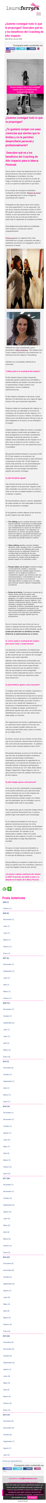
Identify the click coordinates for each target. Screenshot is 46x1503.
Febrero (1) (7, 908)
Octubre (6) (7, 1435)
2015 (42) (6, 1336)
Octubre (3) (7, 1277)
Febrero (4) (7, 1325)
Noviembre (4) (8, 1349)
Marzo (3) (6, 1239)
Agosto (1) (7, 1133)
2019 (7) (6, 1062)
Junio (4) (6, 1219)
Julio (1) (6, 926)
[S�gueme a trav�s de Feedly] (4, 889)
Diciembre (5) (8, 1342)
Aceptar (33, 1497)
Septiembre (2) (8, 1023)
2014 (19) (6, 1415)
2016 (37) (6, 1257)
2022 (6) (6, 913)
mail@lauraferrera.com (28, 1478)
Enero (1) (6, 953)
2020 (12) (6, 1003)
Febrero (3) (7, 1246)
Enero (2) (6, 1057)
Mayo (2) (6, 1225)
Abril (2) (6, 1043)
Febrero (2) (7, 1167)
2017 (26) (6, 1178)
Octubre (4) (7, 1356)
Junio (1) (6, 933)
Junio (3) (6, 1140)
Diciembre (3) (8, 1263)
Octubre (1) (7, 1016)
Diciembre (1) (8, 1113)
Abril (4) (6, 1311)
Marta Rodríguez (22, 350)
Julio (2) (6, 1455)
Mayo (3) (6, 1383)
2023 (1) (6, 902)
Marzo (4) (6, 1318)
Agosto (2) (7, 1212)
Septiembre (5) (8, 1363)
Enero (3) (6, 1174)
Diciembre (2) (8, 1068)
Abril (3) (6, 1232)
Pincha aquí (10, 238)
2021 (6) (6, 958)
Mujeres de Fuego (33, 193)
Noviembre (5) (8, 1270)
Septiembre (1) (8, 971)
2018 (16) (6, 1106)
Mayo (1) (6, 1147)
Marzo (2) (6, 1050)
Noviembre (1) (8, 919)
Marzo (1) (6, 940)
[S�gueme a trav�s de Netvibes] (9, 889)
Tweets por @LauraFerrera (12, 1461)
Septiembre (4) (8, 1284)
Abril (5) (6, 1390)
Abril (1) (6, 985)
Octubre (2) (7, 1198)
